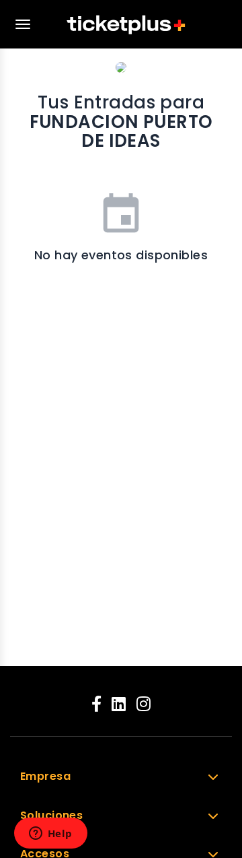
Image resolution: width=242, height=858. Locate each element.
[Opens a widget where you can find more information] (50, 834)
